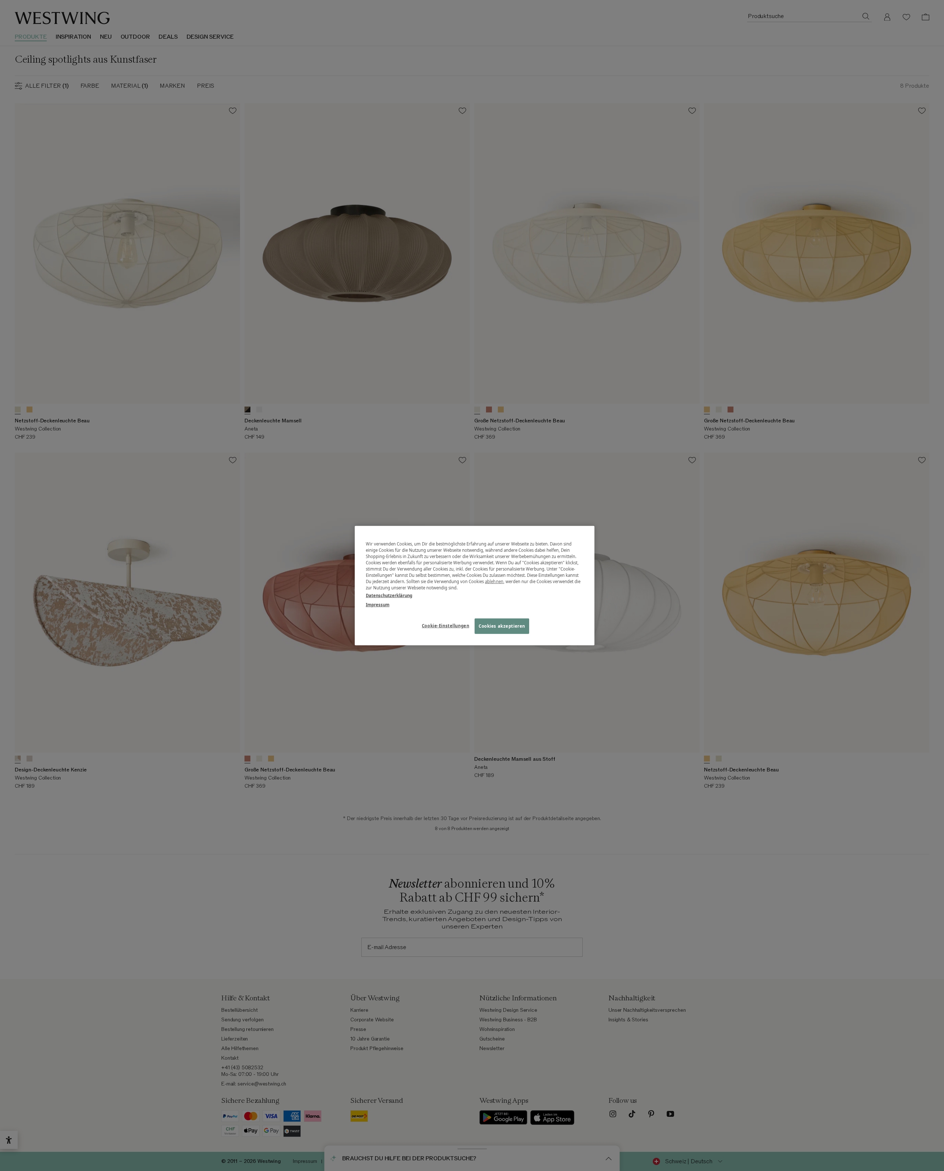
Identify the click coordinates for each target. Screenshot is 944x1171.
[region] (474, 585)
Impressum (377, 604)
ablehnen (494, 581)
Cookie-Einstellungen (445, 625)
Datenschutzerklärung (389, 595)
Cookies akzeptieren (502, 626)
